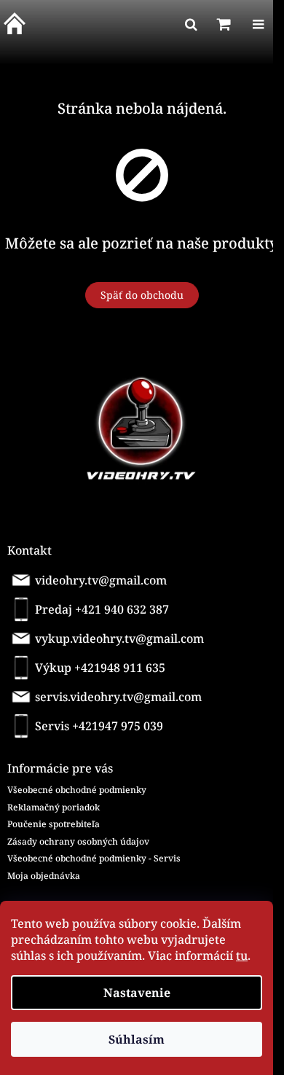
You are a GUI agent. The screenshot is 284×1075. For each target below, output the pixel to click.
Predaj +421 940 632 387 (102, 609)
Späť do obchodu (142, 295)
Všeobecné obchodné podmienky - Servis (94, 858)
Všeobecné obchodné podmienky (76, 789)
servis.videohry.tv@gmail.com (118, 697)
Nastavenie (136, 993)
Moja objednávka (43, 875)
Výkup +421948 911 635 (100, 668)
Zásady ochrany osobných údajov (78, 841)
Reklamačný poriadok (53, 807)
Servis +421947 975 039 (99, 726)
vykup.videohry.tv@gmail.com (119, 638)
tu (242, 955)
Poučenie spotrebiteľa (53, 824)
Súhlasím (137, 1039)
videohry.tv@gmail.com (101, 580)
